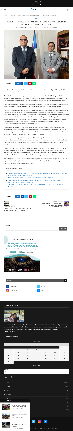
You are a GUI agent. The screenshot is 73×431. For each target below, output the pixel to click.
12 (36, 353)
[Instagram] (37, 4)
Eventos (37, 386)
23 (9, 359)
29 (64, 359)
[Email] (40, 4)
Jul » (38, 365)
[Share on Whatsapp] (34, 83)
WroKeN (32, 428)
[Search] (65, 9)
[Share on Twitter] (26, 83)
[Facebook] (32, 4)
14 (55, 353)
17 (18, 356)
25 (27, 359)
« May (34, 365)
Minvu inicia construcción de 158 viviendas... (19, 414)
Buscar (8, 225)
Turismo (37, 398)
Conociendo (37, 406)
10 (18, 353)
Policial (37, 390)
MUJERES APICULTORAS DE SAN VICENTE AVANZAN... (20, 405)
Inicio (5, 15)
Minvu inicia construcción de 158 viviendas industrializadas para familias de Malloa (30, 177)
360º (37, 410)
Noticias (13, 15)
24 (18, 359)
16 (9, 356)
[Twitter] (35, 4)
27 (45, 359)
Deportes (37, 394)
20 (45, 356)
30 (9, 362)
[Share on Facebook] (21, 83)
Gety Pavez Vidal (27, 27)
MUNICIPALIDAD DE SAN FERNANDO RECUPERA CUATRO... (19, 424)
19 (36, 356)
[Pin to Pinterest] (30, 83)
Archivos (6, 369)
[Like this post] (18, 83)
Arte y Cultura (37, 402)
